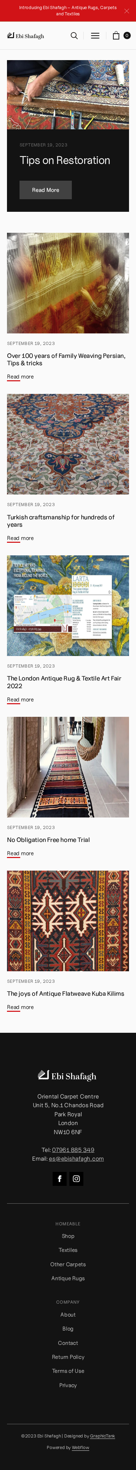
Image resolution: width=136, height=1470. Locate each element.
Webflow (80, 1447)
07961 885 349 (73, 1150)
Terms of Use (68, 1370)
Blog (68, 1328)
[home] (26, 36)
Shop (68, 1235)
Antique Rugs (68, 1278)
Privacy (68, 1385)
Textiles (68, 1249)
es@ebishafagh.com (76, 1158)
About (68, 1314)
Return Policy (68, 1356)
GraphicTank (102, 1436)
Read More (45, 189)
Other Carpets (68, 1264)
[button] (95, 36)
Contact (68, 1342)
